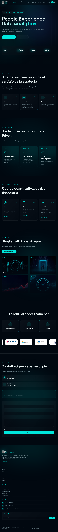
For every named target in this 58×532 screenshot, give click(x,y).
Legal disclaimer (35, 528)
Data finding (4, 493)
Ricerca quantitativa (6, 487)
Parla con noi (8, 37)
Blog (44, 2)
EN (54, 2)
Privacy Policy (35, 527)
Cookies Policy (45, 527)
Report (39, 2)
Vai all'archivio (9, 251)
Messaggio (6, 417)
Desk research (5, 489)
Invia (30, 432)
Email (5, 410)
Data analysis (5, 495)
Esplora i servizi (23, 37)
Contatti (48, 2)
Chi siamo (22, 2)
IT (52, 2)
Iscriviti (51, 517)
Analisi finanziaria (6, 491)
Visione (28, 2)
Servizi (34, 2)
